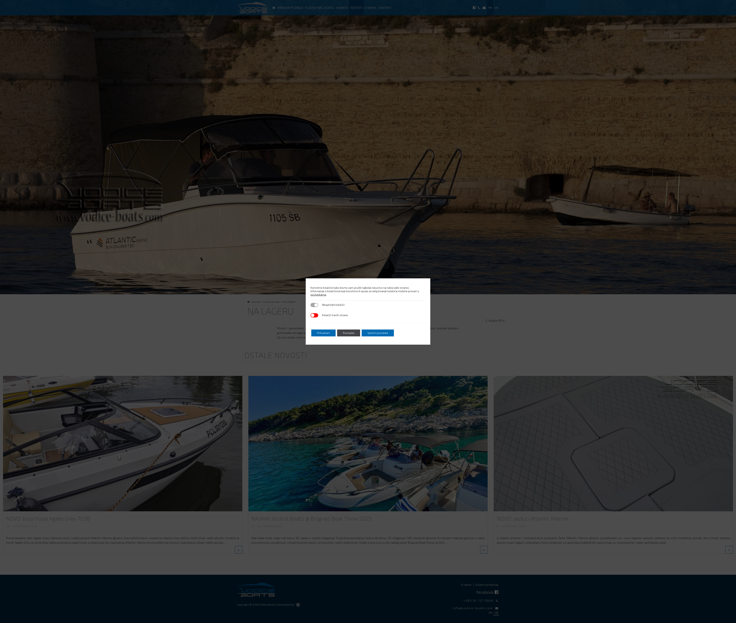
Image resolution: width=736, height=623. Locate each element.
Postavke (348, 332)
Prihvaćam (323, 332)
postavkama (318, 294)
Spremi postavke (377, 332)
